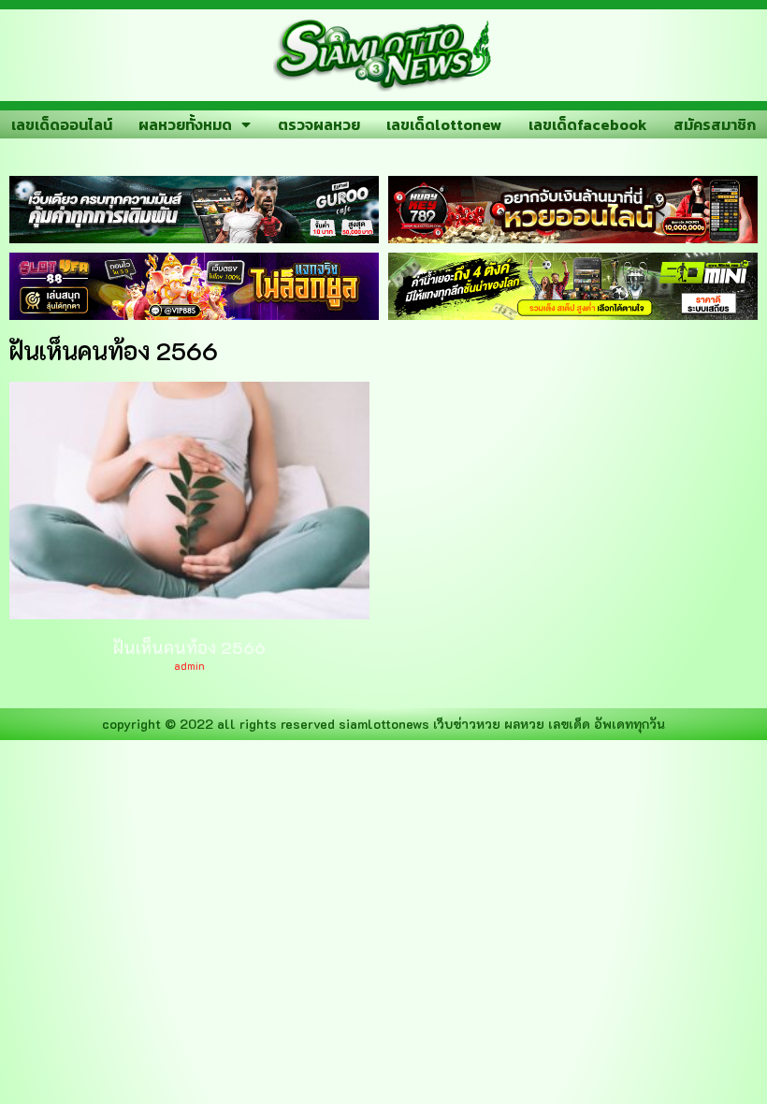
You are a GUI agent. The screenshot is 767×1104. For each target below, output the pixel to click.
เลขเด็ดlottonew (443, 124)
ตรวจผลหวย (319, 124)
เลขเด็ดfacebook (587, 124)
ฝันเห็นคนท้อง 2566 (189, 647)
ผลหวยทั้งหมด (185, 124)
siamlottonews (384, 724)
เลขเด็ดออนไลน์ (61, 124)
